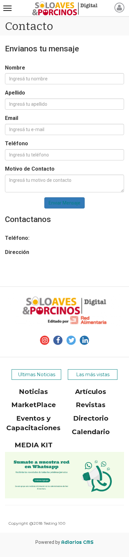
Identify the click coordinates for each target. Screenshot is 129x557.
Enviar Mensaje (64, 203)
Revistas (91, 405)
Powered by (64, 542)
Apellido (15, 93)
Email (11, 118)
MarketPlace (33, 405)
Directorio (90, 418)
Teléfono (16, 143)
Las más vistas (92, 374)
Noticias (33, 392)
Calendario (91, 432)
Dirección (17, 252)
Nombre (15, 68)
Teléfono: (17, 238)
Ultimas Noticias (36, 374)
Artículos (90, 392)
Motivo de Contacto (30, 169)
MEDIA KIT (34, 445)
